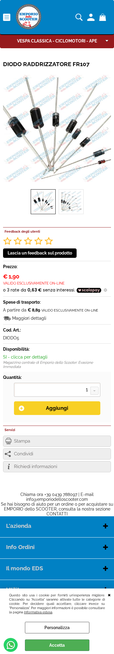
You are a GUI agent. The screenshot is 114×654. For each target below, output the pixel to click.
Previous (7, 128)
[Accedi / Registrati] (91, 17)
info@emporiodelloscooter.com (57, 499)
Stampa (22, 441)
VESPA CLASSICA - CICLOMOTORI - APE (57, 41)
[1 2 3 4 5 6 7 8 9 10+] (57, 390)
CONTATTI (57, 513)
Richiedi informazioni (35, 466)
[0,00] (103, 17)
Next (107, 128)
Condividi (23, 454)
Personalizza (57, 627)
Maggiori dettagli (29, 318)
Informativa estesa (38, 612)
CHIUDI (109, 595)
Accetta (57, 645)
